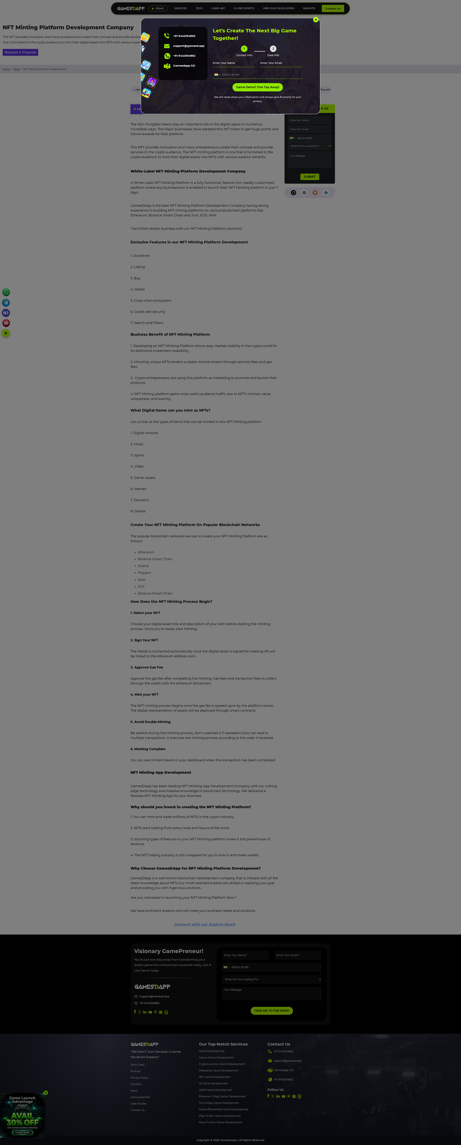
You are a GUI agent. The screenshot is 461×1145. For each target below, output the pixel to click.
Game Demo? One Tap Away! (257, 87)
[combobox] (217, 75)
